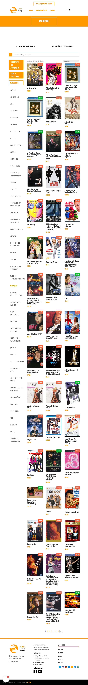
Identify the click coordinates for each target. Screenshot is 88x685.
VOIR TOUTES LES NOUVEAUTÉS (14, 65)
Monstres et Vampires (15, 267)
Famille (13, 189)
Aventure (14, 111)
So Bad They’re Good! (16, 379)
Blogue (52, 10)
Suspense (14, 404)
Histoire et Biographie (15, 244)
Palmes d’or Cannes (15, 303)
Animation (14, 97)
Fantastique (15, 196)
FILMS (31, 10)
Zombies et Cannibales (15, 439)
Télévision (14, 411)
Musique (13, 286)
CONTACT (60, 662)
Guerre (13, 236)
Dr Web (29, 682)
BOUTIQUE (60, 649)
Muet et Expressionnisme (17, 277)
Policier (14, 321)
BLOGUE (60, 656)
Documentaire (16, 145)
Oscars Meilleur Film (16, 293)
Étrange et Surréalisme (15, 174)
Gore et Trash (16, 229)
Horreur (14, 252)
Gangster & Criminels (15, 220)
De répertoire (16, 131)
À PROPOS (60, 659)
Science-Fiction (17, 361)
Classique (14, 118)
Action (13, 90)
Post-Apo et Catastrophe (15, 339)
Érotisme (14, 159)
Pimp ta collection (15, 313)
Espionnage (15, 166)
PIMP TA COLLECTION (14, 75)
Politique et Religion (15, 329)
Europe (13, 182)
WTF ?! (12, 432)
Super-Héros (15, 397)
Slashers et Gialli (15, 369)
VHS (11, 418)
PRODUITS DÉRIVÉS (41, 10)
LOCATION (60, 653)
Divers (13, 138)
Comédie (13, 124)
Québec (13, 348)
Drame (12, 152)
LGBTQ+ (13, 259)
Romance (14, 354)
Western (13, 425)
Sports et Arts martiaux (17, 389)
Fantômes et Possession (15, 204)
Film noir (14, 213)
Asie (11, 104)
